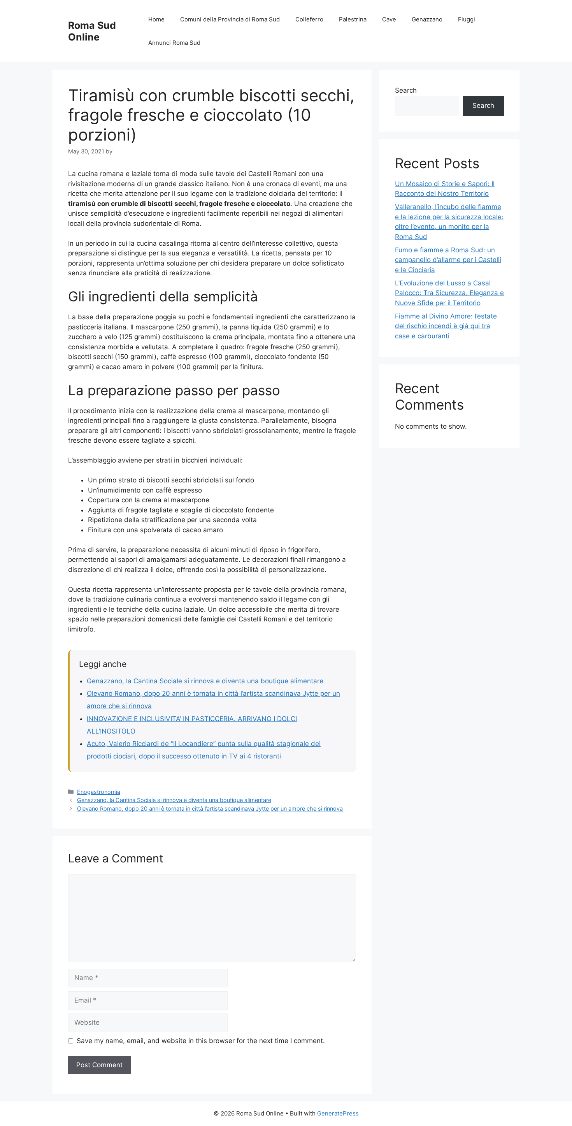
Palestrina (353, 19)
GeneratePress (338, 1113)
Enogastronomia (98, 791)
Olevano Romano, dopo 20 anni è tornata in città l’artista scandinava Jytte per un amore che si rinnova (210, 808)
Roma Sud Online (92, 31)
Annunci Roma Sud (174, 42)
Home (156, 19)
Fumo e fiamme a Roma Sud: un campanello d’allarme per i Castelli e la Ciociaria (448, 260)
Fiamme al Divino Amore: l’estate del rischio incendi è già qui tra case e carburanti (446, 326)
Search (406, 90)
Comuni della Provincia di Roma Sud (230, 19)
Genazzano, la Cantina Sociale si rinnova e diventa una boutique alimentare (205, 681)
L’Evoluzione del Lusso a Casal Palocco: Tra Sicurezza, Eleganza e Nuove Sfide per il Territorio (449, 293)
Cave (389, 19)
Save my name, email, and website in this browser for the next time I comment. (201, 1041)
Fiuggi (466, 19)
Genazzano (427, 19)
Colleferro (309, 19)
